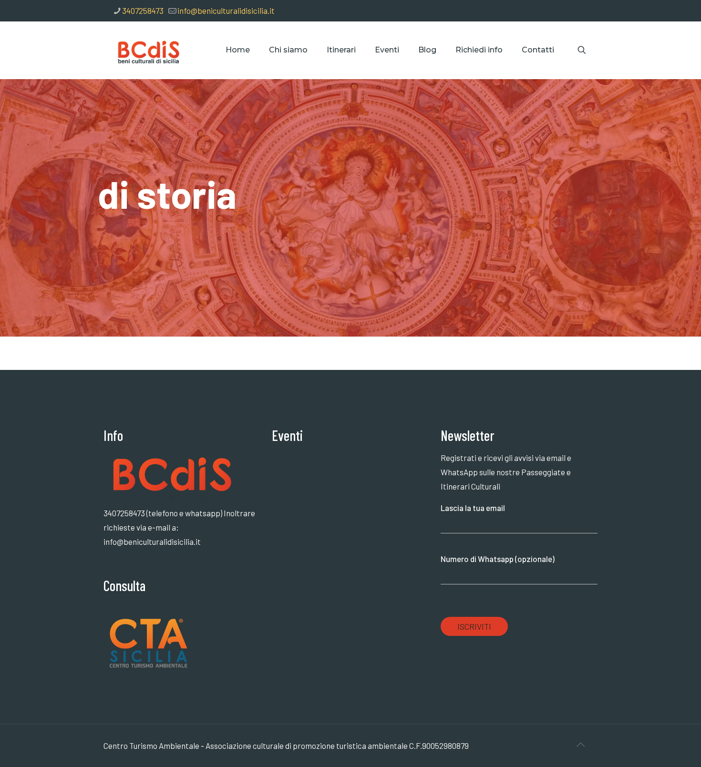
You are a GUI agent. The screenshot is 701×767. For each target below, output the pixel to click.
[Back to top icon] (580, 744)
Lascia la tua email (473, 507)
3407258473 (143, 10)
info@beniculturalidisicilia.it (226, 10)
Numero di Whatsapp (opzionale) (498, 558)
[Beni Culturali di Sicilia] (147, 50)
